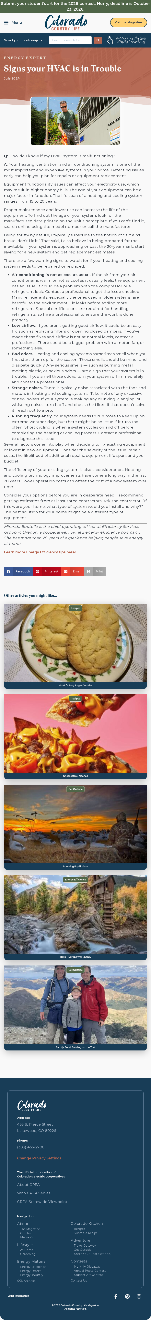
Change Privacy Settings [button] (39, 1158)
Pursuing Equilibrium (75, 866)
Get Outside (75, 789)
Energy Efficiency (75, 879)
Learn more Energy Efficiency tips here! (40, 552)
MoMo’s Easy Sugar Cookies (75, 685)
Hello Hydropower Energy (75, 956)
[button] (18, 571)
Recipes (75, 608)
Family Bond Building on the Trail (75, 1047)
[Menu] (6, 22)
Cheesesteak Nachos (75, 775)
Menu (17, 22)
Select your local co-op (21, 40)
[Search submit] (98, 40)
